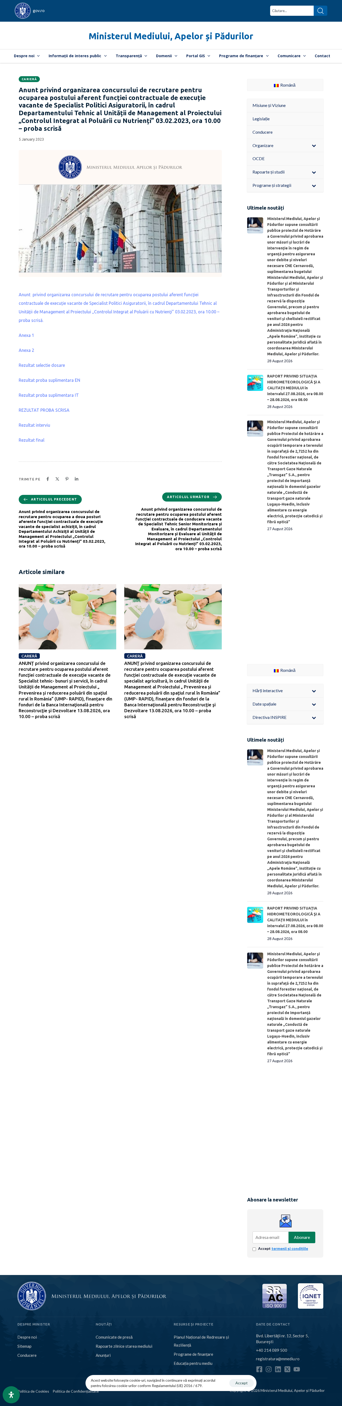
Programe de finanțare (241, 55)
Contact (322, 55)
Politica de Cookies (33, 1391)
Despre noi (24, 55)
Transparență (129, 55)
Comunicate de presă (114, 1337)
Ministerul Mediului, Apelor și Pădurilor (171, 36)
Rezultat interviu (34, 425)
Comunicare (289, 55)
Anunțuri (103, 1355)
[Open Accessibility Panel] (11, 1394)
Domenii (164, 55)
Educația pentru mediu (193, 1363)
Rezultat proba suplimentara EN (49, 380)
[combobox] (292, 11)
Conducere (27, 1355)
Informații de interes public (75, 55)
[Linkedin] (278, 1369)
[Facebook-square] (259, 1369)
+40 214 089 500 (271, 1350)
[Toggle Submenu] (314, 145)
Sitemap (24, 1346)
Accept (283, 1248)
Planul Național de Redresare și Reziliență (201, 1341)
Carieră (29, 79)
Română (287, 84)
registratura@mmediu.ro (278, 1358)
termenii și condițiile (289, 1248)
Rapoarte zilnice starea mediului (124, 1346)
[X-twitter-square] (287, 1369)
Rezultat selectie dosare (42, 365)
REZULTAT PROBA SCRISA (44, 410)
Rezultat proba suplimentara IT (49, 395)
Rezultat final (31, 440)
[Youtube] (296, 1369)
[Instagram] (268, 1369)
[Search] (320, 11)
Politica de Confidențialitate (76, 1391)
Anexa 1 (26, 335)
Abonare (302, 1237)
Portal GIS (195, 55)
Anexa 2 (26, 350)
